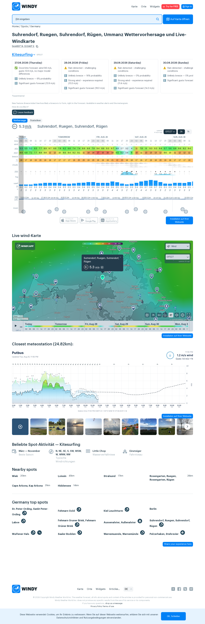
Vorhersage (20, 121)
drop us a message (113, 603)
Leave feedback (25, 112)
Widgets (155, 6)
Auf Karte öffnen (179, 19)
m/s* (16, 153)
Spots (24, 26)
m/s (28, 126)
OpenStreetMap (177, 319)
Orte (143, 6)
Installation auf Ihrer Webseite (179, 220)
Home (15, 26)
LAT (16, 199)
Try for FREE (172, 7)
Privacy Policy (96, 606)
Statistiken (35, 121)
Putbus (18, 353)
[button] (37, 46)
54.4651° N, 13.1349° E (23, 46)
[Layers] (147, 315)
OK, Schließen (173, 616)
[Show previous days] (21, 327)
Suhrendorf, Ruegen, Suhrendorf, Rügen (72, 126)
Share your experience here (177, 544)
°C (17, 160)
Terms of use (108, 606)
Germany (35, 26)
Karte (134, 6)
